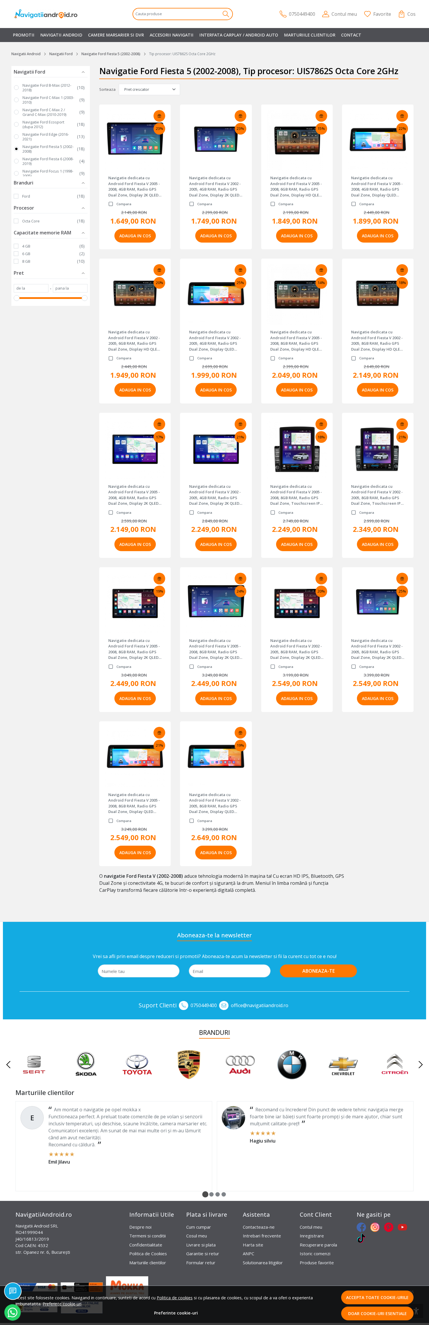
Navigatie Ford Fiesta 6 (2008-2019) (48, 161)
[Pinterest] (390, 1227)
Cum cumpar (198, 1227)
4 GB (26, 246)
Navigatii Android (61, 35)
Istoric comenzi (315, 1253)
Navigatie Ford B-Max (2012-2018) (46, 87)
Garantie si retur (202, 1253)
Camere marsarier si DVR (116, 35)
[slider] (17, 298)
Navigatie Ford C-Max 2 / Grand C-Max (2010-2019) (44, 112)
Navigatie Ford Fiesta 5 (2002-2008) (110, 53)
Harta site (253, 1245)
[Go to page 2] (211, 1194)
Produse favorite (317, 1262)
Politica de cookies (175, 1297)
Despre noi (140, 1227)
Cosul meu (196, 1236)
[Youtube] (404, 1227)
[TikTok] (363, 1238)
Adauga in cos (135, 235)
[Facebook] (363, 1227)
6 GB (26, 253)
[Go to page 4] (224, 1194)
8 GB (26, 261)
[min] (31, 288)
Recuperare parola (318, 1245)
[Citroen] (395, 1075)
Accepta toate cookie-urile (377, 1297)
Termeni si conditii (147, 1236)
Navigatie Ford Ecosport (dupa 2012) (43, 124)
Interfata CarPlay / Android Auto (238, 35)
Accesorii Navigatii (171, 35)
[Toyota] (137, 1075)
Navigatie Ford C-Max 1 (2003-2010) (48, 100)
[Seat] (34, 1075)
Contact (351, 35)
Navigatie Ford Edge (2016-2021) (45, 136)
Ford (26, 196)
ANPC (248, 1253)
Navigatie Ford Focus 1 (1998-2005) (47, 173)
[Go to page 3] (217, 1194)
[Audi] (240, 1075)
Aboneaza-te (318, 971)
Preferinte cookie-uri (62, 1304)
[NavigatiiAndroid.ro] (49, 14)
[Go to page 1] (205, 1194)
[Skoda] (86, 1075)
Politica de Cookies (148, 1253)
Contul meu (311, 1227)
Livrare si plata (201, 1245)
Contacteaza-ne (259, 1227)
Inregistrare (312, 1236)
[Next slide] (420, 1064)
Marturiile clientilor (309, 35)
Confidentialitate (145, 1245)
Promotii (23, 35)
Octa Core (31, 221)
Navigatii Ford (61, 53)
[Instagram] (376, 1227)
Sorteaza (107, 89)
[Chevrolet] (343, 1075)
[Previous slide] (8, 1064)
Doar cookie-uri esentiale (377, 1313)
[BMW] (292, 1075)
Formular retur (200, 1262)
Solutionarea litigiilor (263, 1262)
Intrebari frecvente (262, 1236)
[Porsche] (189, 1075)
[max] (70, 288)
